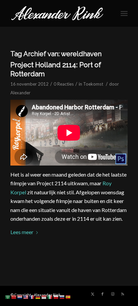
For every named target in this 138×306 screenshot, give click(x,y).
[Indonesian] (44, 296)
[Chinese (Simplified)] (14, 296)
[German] (38, 296)
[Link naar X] (92, 294)
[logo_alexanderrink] (57, 13)
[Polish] (56, 296)
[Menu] (124, 13)
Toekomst (93, 84)
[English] (26, 296)
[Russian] (62, 296)
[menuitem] (124, 13)
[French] (32, 296)
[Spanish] (68, 296)
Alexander (20, 92)
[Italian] (50, 296)
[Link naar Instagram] (113, 294)
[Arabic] (8, 296)
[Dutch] (20, 296)
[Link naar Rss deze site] (123, 294)
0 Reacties (64, 84)
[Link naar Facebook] (102, 294)
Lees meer (21, 232)
